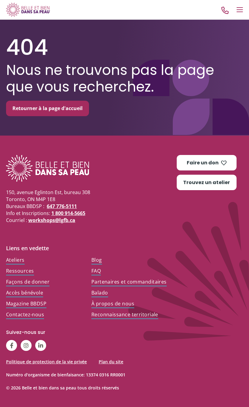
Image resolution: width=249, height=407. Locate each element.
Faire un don (203, 162)
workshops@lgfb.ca (51, 220)
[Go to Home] (28, 9)
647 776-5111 (62, 206)
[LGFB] (91, 168)
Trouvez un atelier (206, 182)
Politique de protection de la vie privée (46, 362)
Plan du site (111, 362)
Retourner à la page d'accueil (47, 108)
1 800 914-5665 (68, 213)
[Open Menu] (240, 9)
